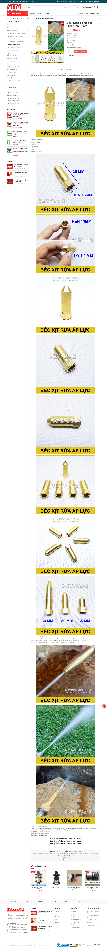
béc (36, 853)
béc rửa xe (56, 853)
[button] (45, 876)
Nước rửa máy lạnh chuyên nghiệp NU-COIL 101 (19, 141)
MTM (69, 857)
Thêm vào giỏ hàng (80, 51)
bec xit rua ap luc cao (79, 853)
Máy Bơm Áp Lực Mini (12, 50)
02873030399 (89, 13)
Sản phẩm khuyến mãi (76, 919)
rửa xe (72, 855)
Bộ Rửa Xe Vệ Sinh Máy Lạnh (14, 25)
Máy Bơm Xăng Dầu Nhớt (13, 66)
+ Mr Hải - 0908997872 (12, 92)
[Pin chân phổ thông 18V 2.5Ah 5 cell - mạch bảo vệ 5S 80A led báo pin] (9, 115)
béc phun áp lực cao (48, 853)
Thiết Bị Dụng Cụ (11, 75)
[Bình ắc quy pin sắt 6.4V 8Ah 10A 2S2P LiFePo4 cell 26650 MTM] (9, 134)
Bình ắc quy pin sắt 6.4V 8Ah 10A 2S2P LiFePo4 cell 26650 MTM (20, 133)
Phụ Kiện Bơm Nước (12, 72)
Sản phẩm (73, 911)
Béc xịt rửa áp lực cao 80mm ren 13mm (65, 844)
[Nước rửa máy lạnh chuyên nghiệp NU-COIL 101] (9, 142)
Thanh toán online (91, 925)
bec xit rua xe (88, 853)
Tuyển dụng (57, 925)
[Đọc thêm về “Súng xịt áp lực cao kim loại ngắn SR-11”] (81, 876)
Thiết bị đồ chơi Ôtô (11, 78)
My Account (57, 916)
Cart (56, 919)
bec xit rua (71, 853)
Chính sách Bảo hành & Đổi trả (93, 916)
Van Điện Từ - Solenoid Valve (14, 80)
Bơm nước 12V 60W (56, 887)
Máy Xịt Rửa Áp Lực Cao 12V (15, 39)
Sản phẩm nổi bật (75, 916)
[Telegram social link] (64, 2)
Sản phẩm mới (74, 914)
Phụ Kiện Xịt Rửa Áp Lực (29, 18)
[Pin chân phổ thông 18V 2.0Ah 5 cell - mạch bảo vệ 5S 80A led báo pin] (9, 125)
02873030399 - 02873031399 (14, 103)
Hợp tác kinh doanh (75, 927)
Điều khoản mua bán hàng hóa (93, 912)
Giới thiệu (57, 911)
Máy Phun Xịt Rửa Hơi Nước (15, 36)
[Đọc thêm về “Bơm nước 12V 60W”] (63, 876)
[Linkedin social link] (62, 2)
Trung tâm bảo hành (76, 922)
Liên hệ (56, 914)
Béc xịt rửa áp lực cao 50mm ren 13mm (65, 841)
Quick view (45, 880)
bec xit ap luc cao (64, 853)
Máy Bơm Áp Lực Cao (18, 18)
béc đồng (40, 853)
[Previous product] (96, 18)
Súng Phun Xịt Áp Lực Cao (14, 47)
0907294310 (97, 13)
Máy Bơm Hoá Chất (11, 55)
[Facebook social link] (56, 2)
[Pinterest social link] (60, 2)
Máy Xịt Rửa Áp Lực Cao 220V (15, 41)
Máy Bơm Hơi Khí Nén (12, 58)
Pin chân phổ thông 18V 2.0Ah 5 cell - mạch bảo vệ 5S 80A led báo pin (20, 124)
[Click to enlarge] (34, 52)
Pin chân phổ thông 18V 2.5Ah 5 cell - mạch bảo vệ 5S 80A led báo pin (20, 115)
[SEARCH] (78, 7)
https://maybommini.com (41, 835)
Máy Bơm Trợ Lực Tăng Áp (13, 64)
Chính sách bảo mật (91, 920)
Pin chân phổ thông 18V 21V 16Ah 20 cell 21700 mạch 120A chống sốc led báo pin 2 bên (20, 151)
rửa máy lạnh (67, 855)
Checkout (57, 922)
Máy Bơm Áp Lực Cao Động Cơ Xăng (17, 33)
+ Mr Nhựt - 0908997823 (13, 90)
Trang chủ (9, 18)
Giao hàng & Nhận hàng (92, 922)
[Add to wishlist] (45, 873)
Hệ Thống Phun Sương (12, 27)
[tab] (60, 68)
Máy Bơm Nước (10, 61)
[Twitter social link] (58, 2)
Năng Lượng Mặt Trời (12, 69)
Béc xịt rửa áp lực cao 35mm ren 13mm (65, 839)
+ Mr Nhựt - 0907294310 (13, 98)
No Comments (23, 168)
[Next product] (99, 18)
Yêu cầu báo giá (74, 925)
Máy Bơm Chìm (10, 53)
